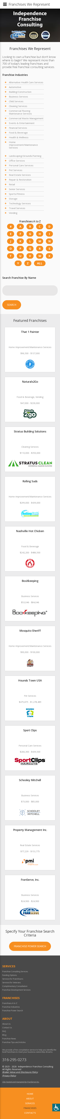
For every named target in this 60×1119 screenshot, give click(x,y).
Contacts (30, 1112)
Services (30, 1103)
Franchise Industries (11, 1007)
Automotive (15, 87)
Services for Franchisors (12, 979)
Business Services (18, 96)
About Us (6, 1024)
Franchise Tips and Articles (14, 1042)
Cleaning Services (18, 106)
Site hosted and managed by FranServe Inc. (20, 1082)
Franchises (30, 1108)
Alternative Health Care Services (26, 82)
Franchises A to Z (9, 1003)
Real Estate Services (20, 174)
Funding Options (9, 975)
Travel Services (17, 208)
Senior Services (17, 189)
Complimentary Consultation (14, 986)
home (30, 1093)
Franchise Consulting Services (15, 971)
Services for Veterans (11, 982)
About (30, 1098)
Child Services (16, 101)
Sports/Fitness (17, 193)
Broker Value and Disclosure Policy (20, 1072)
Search (11, 304)
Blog (4, 1035)
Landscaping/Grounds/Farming (25, 155)
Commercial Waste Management (26, 118)
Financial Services (18, 127)
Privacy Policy (9, 1075)
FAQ (4, 1031)
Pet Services (15, 170)
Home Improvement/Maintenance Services (23, 145)
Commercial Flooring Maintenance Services (20, 112)
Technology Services (20, 203)
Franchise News (9, 1038)
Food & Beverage (18, 132)
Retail (12, 184)
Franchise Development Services (16, 990)
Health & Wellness (18, 137)
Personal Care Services (21, 165)
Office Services (17, 160)
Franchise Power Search (30, 946)
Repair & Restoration (20, 179)
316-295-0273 (14, 1060)
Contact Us (7, 1027)
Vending (13, 212)
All (39, 263)
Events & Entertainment (21, 123)
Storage (13, 198)
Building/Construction (20, 91)
